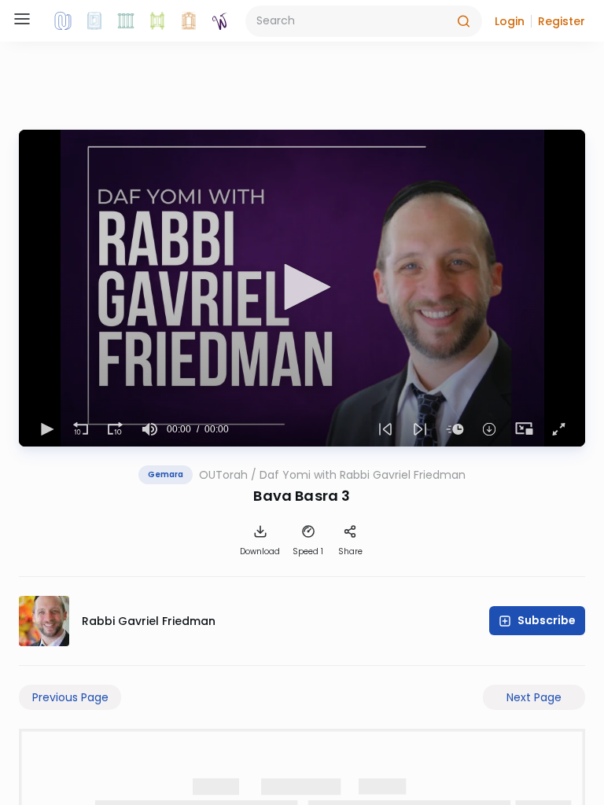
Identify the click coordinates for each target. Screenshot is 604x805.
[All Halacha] (125, 21)
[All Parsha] (157, 21)
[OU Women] (220, 21)
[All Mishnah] (94, 21)
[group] (149, 429)
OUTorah (223, 474)
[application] (302, 288)
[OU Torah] (63, 21)
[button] (510, 21)
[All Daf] (188, 21)
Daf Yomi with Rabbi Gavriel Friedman (363, 475)
